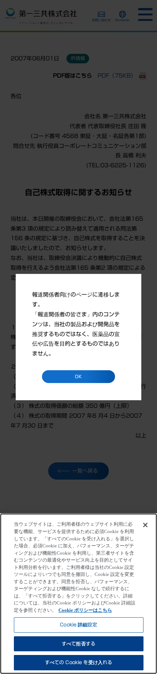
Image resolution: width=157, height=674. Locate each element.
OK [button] (78, 377)
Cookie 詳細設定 (78, 624)
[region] (78, 593)
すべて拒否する (78, 643)
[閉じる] (145, 525)
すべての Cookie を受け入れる (78, 662)
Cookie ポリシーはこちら (85, 610)
